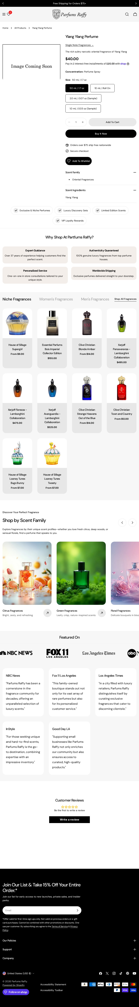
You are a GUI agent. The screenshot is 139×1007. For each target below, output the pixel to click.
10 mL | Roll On (102, 88)
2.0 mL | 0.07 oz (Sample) (83, 98)
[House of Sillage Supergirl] (17, 323)
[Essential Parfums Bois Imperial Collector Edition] (52, 323)
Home (5, 28)
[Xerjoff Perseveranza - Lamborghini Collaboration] (121, 323)
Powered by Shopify (14, 985)
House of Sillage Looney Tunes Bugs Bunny (17, 479)
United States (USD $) (19, 973)
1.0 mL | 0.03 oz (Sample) (83, 108)
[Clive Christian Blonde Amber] (87, 323)
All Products (20, 28)
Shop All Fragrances (125, 298)
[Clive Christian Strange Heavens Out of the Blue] (87, 388)
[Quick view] (27, 316)
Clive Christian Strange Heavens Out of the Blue (87, 414)
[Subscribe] (77, 910)
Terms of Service (60, 926)
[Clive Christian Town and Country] (121, 388)
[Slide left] (122, 523)
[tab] (17, 299)
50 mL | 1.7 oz (77, 88)
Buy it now (101, 133)
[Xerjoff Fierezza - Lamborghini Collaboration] (17, 388)
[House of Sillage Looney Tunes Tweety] (52, 453)
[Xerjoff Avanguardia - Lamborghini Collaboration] (52, 388)
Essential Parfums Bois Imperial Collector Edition (52, 349)
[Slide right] (132, 523)
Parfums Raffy (19, 981)
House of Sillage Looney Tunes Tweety (52, 479)
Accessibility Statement (53, 984)
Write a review (69, 819)
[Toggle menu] (4, 14)
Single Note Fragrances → (79, 45)
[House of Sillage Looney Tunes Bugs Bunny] (17, 453)
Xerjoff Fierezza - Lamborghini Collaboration (17, 414)
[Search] (127, 14)
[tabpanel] (69, 401)
